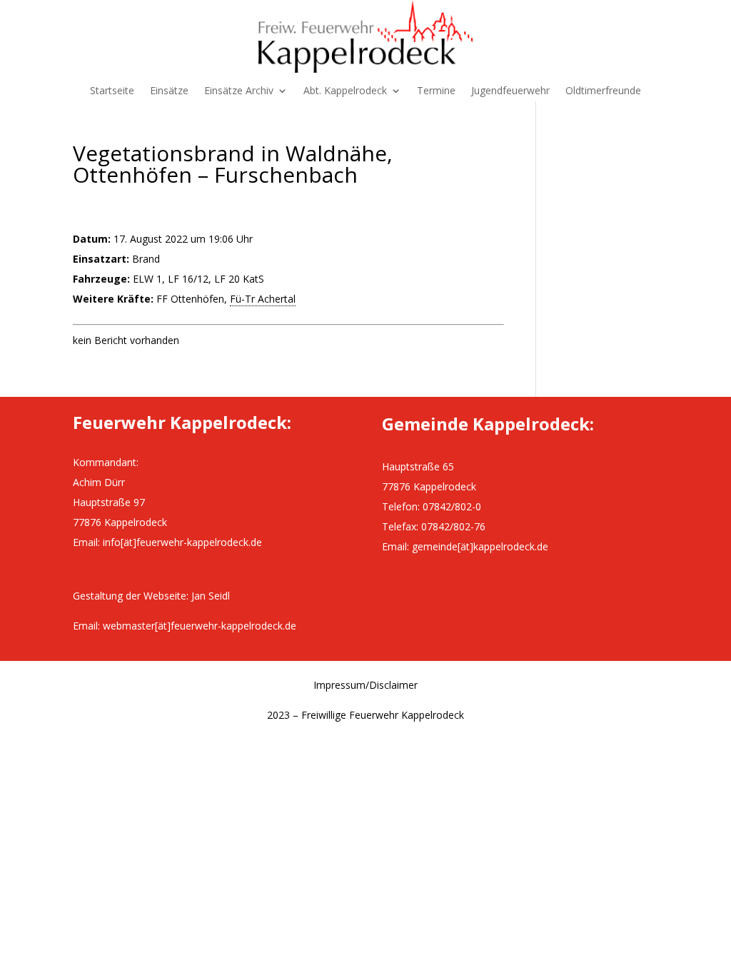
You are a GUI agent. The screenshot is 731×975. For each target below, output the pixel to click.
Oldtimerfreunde (603, 91)
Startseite (112, 91)
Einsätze (169, 91)
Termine (436, 91)
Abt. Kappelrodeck (345, 91)
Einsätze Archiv (238, 91)
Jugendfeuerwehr (510, 91)
